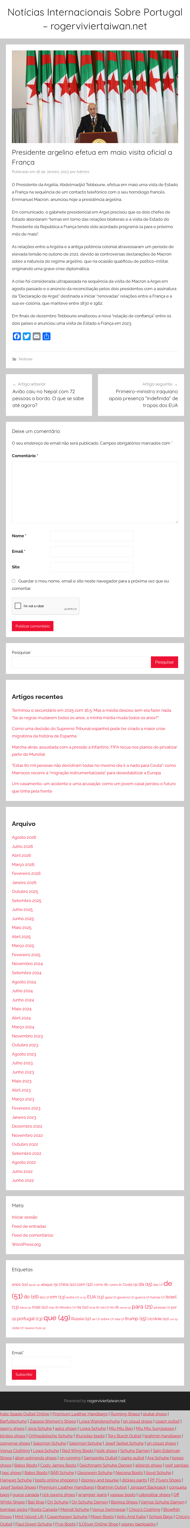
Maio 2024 (21, 1008)
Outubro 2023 (25, 1044)
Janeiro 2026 (24, 882)
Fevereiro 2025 (26, 954)
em (57, 1296)
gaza (110, 1297)
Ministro (68, 1307)
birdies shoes (12, 1435)
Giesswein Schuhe (95, 1472)
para (142, 1307)
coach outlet (167, 1421)
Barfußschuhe (13, 1421)
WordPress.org (26, 1244)
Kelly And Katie (131, 1516)
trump (135, 1318)
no (114, 1307)
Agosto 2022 (24, 1162)
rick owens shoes (58, 1494)
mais (40, 1307)
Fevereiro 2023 (26, 1108)
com (85, 1284)
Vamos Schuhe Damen (163, 1502)
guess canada (25, 1494)
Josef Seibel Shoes (18, 1487)
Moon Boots (102, 1516)
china (67, 1284)
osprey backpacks (138, 1524)
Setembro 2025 (26, 900)
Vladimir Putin (35, 1328)
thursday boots (90, 1435)
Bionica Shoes (124, 1502)
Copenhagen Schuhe (67, 1516)
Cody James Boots (58, 1465)
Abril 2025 (21, 936)
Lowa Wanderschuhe (99, 1421)
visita (18, 1328)
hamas (157, 1297)
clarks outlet (132, 1457)
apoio (34, 1284)
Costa (130, 1284)
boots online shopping (56, 1480)
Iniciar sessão (24, 1217)
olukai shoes (155, 1413)
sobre (107, 1319)
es (83, 1297)
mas (54, 1307)
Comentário (25, 455)
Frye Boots (65, 1524)
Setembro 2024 (26, 972)
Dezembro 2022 (27, 1126)
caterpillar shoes (154, 1494)
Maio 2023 (21, 1080)
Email (18, 551)
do (31, 1297)
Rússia (81, 1318)
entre (72, 1297)
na (82, 1307)
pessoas (162, 1307)
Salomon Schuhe (49, 1443)
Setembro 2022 (26, 1153)
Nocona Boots (129, 1472)
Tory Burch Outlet (125, 1435)
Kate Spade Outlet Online (24, 1413)
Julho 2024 (22, 990)
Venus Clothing (15, 1450)
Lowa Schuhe (93, 1428)
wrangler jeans (92, 1494)
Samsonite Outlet (101, 1457)
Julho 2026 (22, 846)
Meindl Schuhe (74, 1509)
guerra (142, 1297)
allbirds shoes (148, 1465)
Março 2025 (23, 945)
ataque (49, 1284)
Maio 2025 (21, 927)
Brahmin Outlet (112, 1487)
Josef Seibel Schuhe (124, 1443)
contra (115, 1285)
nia (104, 1307)
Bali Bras (36, 1502)
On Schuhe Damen (89, 1502)
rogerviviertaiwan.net (106, 1401)
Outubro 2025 (25, 891)
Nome (19, 535)
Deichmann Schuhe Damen (105, 1465)
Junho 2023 (23, 1072)
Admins (82, 172)
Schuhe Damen (135, 1450)
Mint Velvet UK (29, 1516)
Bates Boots (25, 1465)
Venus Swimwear (109, 1509)
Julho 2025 (22, 909)
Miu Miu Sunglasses (155, 1428)
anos (20, 1284)
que (57, 1317)
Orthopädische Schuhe (50, 1435)
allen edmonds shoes (36, 1457)
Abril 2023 (21, 1090)
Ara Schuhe (158, 1457)
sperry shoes (12, 1428)
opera (125, 1307)
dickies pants (134, 1480)
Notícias (25, 359)
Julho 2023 (22, 1062)
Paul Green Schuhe (33, 1524)
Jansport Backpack (148, 1487)
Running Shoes (125, 1413)
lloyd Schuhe (158, 1472)
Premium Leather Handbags (80, 1413)
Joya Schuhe (39, 1428)
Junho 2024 (23, 999)
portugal (30, 1318)
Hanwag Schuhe (16, 1480)
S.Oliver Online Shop (98, 1524)
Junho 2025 (23, 918)
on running (70, 1457)
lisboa (25, 1307)
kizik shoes (106, 1450)
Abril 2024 (21, 1017)
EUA (95, 1296)
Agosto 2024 (24, 981)
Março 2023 (23, 1099)
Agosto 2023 (24, 1054)
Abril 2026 (21, 855)
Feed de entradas (29, 1226)
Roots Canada (43, 1509)
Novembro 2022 (27, 1135)
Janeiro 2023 (24, 1117)
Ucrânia (158, 1318)
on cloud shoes (137, 1421)
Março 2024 (23, 1026)
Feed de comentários (32, 1235)
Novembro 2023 (27, 1035)
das (158, 1285)
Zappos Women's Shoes (53, 1421)
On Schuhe (58, 1502)
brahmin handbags (162, 1435)
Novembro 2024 (27, 963)
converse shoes (15, 1443)
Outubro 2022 (25, 1144)
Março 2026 (23, 864)
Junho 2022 (23, 1180)
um (174, 1319)
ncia (94, 1307)
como (101, 1285)
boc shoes (12, 1472)
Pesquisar (21, 652)
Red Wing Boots (78, 1450)
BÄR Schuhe (62, 1472)
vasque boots (123, 1494)
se (96, 1319)
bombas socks (13, 1509)
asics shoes (66, 1428)
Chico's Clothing (144, 1509)
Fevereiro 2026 (26, 873)
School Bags (161, 1516)
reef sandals (177, 1465)
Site (16, 566)
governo (125, 1297)
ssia (119, 1319)
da (145, 1284)
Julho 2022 (22, 1171)
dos (44, 1297)
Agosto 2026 (24, 837)
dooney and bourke (100, 1480)
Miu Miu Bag (121, 1428)
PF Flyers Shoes (165, 1480)
